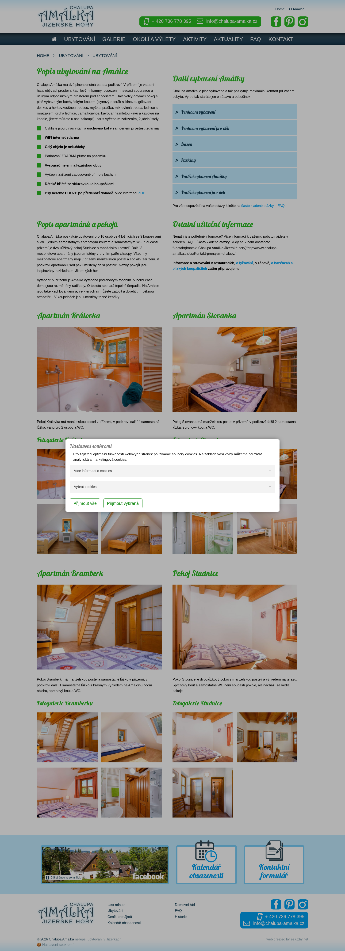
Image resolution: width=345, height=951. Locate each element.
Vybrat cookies (85, 487)
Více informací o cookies (93, 471)
